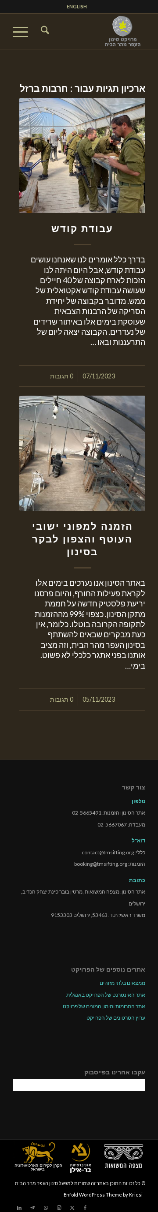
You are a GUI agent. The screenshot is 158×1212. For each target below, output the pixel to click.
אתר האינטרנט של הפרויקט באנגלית (105, 994)
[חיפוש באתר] (44, 31)
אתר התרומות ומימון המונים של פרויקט (104, 1006)
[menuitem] (76, 6)
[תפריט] (23, 31)
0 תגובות (61, 376)
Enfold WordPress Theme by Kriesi (103, 1194)
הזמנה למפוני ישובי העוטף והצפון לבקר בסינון (82, 538)
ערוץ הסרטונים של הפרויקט (115, 1017)
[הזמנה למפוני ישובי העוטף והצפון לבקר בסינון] (82, 453)
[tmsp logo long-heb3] (92, 31)
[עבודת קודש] (82, 155)
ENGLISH (77, 6)
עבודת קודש (82, 228)
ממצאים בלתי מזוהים (122, 983)
